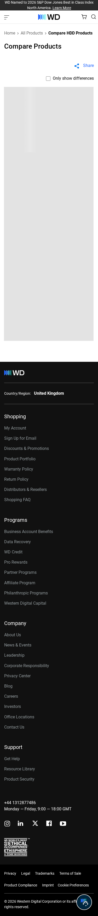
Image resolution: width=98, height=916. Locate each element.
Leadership (14, 655)
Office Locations (19, 716)
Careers (11, 696)
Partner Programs (20, 572)
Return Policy (16, 479)
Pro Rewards (15, 562)
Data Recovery (17, 541)
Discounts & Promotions (26, 448)
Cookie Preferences (73, 885)
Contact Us (14, 727)
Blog (8, 686)
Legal (25, 873)
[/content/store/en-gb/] (49, 17)
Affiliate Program (19, 582)
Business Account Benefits (28, 531)
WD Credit (13, 551)
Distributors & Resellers (25, 489)
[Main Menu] (7, 17)
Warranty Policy (18, 469)
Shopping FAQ (17, 499)
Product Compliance (20, 885)
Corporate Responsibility (26, 665)
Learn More (62, 8)
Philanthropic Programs (26, 593)
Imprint (48, 885)
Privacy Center (17, 675)
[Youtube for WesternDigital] (63, 824)
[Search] (93, 16)
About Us (12, 634)
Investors (12, 706)
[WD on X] (35, 824)
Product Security (19, 779)
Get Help (12, 758)
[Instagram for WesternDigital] (7, 824)
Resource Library (19, 768)
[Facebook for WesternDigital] (49, 824)
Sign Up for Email (20, 438)
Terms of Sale (70, 873)
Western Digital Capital (25, 603)
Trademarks (44, 873)
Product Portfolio (20, 458)
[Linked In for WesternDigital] (21, 824)
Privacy (10, 873)
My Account (15, 428)
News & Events (17, 645)
